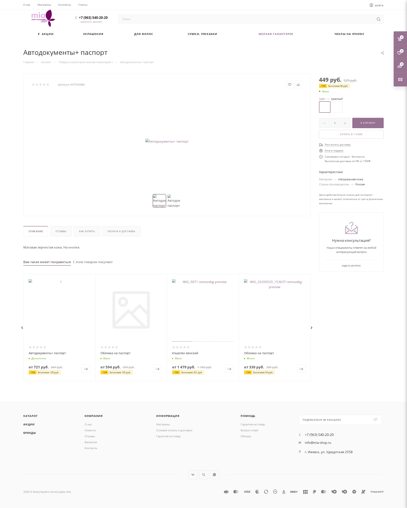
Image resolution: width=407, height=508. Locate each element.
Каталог (30, 416)
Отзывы (61, 231)
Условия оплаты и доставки (174, 430)
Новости (90, 430)
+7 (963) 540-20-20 (93, 17)
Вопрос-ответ (249, 430)
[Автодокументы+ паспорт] (167, 141)
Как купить (87, 231)
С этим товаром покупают (93, 262)
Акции (29, 424)
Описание (36, 231)
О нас (88, 424)
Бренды (29, 433)
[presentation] (22, 327)
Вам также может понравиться (47, 262)
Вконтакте (192, 474)
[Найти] (378, 19)
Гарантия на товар (168, 436)
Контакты (91, 448)
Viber (203, 474)
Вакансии (91, 442)
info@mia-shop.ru (318, 442)
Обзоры (246, 436)
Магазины (163, 424)
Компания (94, 416)
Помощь (248, 416)
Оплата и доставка (121, 231)
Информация (167, 416)
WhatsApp (214, 474)
